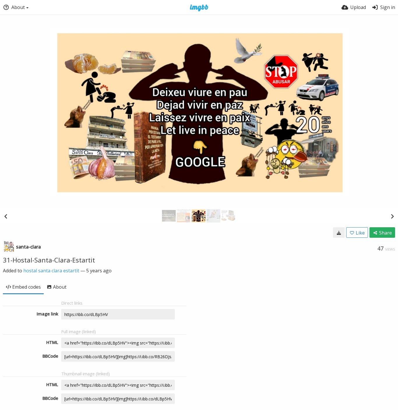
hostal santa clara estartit (51, 270)
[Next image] (392, 216)
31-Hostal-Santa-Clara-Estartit (49, 259)
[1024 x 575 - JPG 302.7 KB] (339, 232)
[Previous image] (6, 216)
